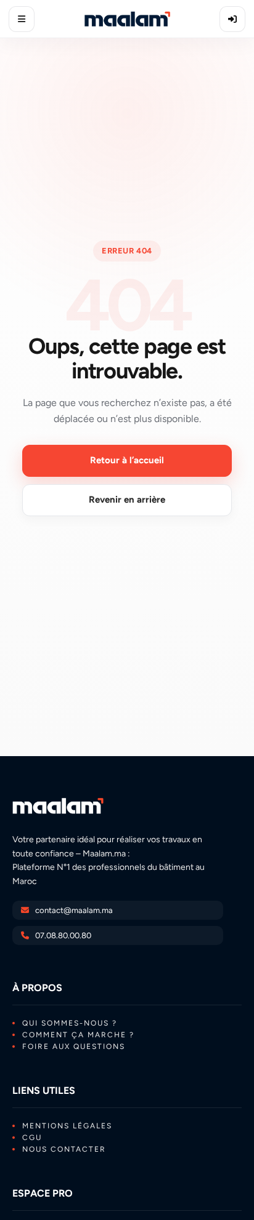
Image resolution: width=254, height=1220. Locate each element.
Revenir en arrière (127, 499)
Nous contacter (64, 1149)
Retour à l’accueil (127, 460)
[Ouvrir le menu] (22, 19)
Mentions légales (67, 1126)
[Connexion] (232, 19)
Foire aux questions (73, 1046)
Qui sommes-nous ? (69, 1023)
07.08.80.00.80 (63, 935)
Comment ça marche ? (78, 1035)
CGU (32, 1137)
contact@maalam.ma (74, 910)
